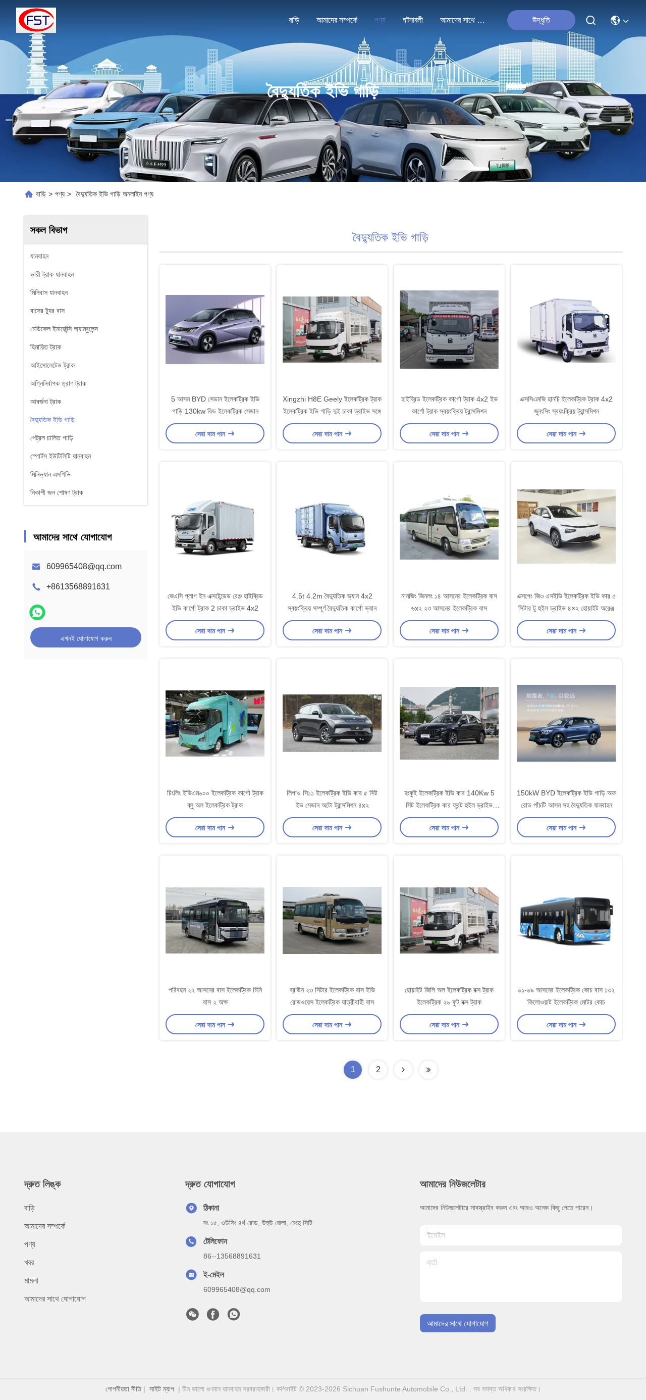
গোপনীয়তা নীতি (123, 1389)
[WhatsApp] (37, 612)
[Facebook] (213, 1317)
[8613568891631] (234, 1317)
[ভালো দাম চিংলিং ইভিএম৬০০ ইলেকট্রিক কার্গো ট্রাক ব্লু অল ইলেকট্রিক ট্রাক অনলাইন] (215, 723)
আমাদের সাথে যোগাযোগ (464, 20)
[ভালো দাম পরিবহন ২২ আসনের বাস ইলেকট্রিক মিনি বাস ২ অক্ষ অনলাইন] (215, 920)
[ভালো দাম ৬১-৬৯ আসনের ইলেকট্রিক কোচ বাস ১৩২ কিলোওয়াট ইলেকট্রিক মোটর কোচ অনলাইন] (566, 920)
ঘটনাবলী (413, 20)
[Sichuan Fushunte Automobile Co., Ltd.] (36, 20)
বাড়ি (294, 20)
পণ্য (380, 20)
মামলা (31, 1280)
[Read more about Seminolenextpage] (403, 1070)
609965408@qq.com (84, 566)
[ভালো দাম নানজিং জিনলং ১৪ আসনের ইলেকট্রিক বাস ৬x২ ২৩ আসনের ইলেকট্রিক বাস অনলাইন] (449, 526)
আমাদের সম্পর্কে (336, 20)
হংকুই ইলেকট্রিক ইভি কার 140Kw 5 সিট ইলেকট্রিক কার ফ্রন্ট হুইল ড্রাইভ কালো (449, 805)
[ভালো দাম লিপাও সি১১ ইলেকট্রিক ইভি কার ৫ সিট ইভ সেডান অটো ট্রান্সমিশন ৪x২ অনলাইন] (332, 723)
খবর (29, 1262)
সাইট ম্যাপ (161, 1389)
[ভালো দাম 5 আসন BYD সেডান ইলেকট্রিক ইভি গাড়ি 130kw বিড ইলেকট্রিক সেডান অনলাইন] (215, 329)
